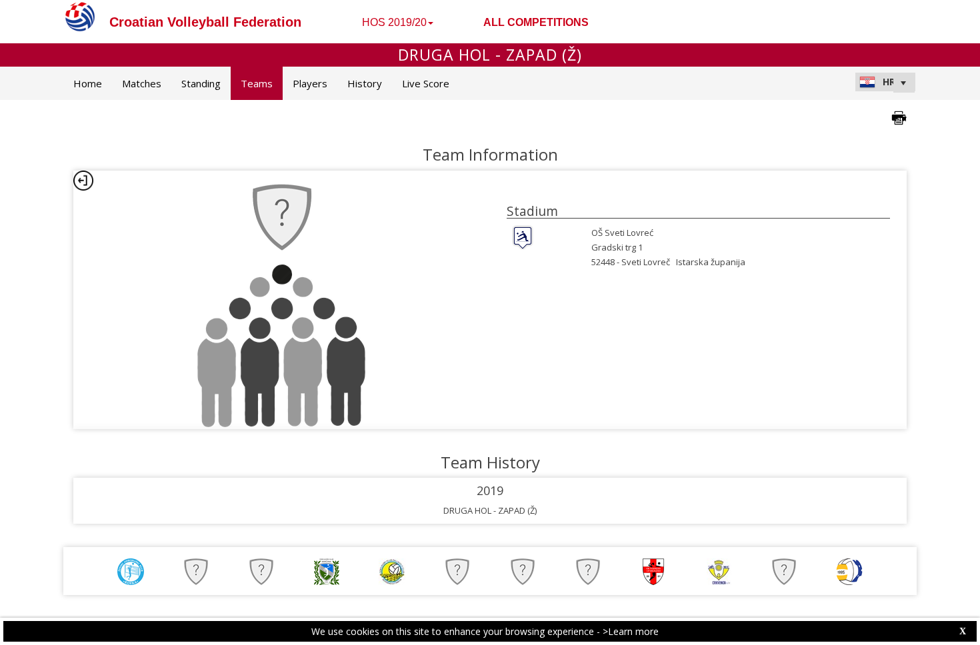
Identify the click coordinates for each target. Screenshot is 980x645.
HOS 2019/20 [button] (394, 22)
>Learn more (631, 631)
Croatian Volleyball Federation (205, 22)
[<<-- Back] (83, 181)
